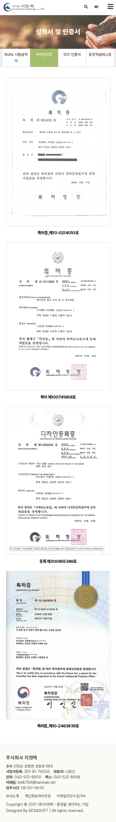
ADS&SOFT (38, 810)
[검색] (86, 6)
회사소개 (12, 796)
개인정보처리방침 (38, 796)
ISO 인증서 (72, 54)
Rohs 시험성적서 (16, 57)
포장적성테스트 (100, 54)
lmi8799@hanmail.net (37, 782)
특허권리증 (44, 54)
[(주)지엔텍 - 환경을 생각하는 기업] (23, 7)
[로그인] (96, 6)
